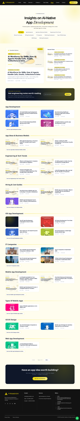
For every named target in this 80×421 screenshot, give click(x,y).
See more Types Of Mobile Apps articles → (15, 313)
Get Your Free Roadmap (40, 378)
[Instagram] (10, 403)
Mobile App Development (50, 35)
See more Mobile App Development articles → (16, 294)
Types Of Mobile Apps (61, 35)
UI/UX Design (34, 38)
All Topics (21, 32)
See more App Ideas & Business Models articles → (17, 149)
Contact (63, 2)
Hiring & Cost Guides (18, 35)
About (24, 2)
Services (30, 2)
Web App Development (43, 38)
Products (38, 2)
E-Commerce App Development (45, 398)
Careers (57, 2)
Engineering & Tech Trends (55, 32)
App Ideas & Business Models (41, 32)
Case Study (45, 2)
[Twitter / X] (7, 403)
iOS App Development (29, 35)
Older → (47, 359)
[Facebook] (5, 403)
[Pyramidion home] (8, 2)
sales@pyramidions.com (29, 396)
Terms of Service (16, 417)
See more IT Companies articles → (13, 265)
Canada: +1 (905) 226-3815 (29, 400)
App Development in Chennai (44, 396)
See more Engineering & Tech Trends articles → (16, 178)
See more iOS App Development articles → (15, 238)
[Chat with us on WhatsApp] (77, 418)
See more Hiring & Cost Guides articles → (15, 207)
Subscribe (68, 94)
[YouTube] (14, 403)
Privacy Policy (7, 417)
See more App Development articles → (14, 129)
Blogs (52, 2)
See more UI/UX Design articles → (13, 332)
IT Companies (39, 35)
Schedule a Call (73, 2)
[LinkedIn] (12, 403)
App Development (29, 32)
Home (19, 2)
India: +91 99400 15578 (28, 398)
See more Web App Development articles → (15, 351)
